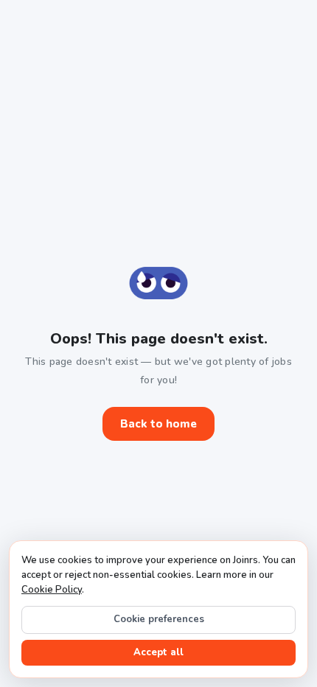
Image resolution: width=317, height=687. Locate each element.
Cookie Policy (51, 589)
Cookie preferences (159, 619)
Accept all (158, 652)
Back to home (158, 423)
